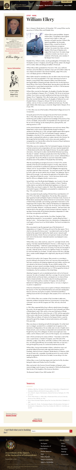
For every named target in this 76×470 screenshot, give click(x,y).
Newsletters (64, 449)
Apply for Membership (47, 462)
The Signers (39, 5)
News (42, 454)
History (63, 443)
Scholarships (64, 454)
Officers (63, 446)
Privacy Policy (17, 468)
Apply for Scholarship (47, 459)
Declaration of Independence (54, 5)
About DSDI (67, 5)
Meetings (63, 452)
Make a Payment (45, 457)
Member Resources (46, 451)
